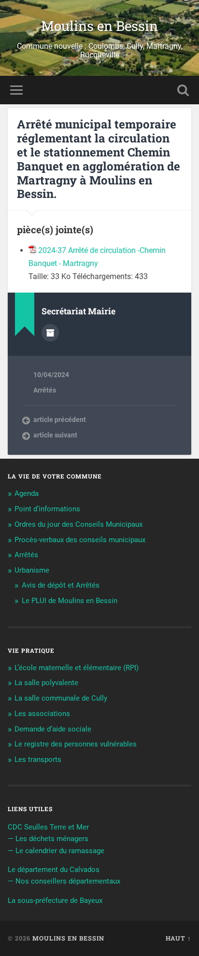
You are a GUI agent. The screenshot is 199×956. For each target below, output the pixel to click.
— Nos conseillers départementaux (64, 881)
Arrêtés (44, 390)
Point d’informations (47, 509)
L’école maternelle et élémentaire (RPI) (76, 667)
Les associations (42, 713)
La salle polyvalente (46, 682)
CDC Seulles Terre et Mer (48, 827)
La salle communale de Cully (60, 698)
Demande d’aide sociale (52, 729)
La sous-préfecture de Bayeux (55, 900)
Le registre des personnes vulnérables (75, 744)
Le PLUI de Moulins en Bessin (69, 600)
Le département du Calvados (54, 869)
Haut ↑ (178, 938)
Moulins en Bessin (99, 26)
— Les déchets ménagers (48, 838)
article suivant (55, 435)
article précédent (59, 419)
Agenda (26, 493)
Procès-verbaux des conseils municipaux (79, 539)
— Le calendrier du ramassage (56, 850)
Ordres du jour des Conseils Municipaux (78, 524)
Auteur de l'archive (50, 332)
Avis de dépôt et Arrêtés (61, 585)
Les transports (37, 759)
